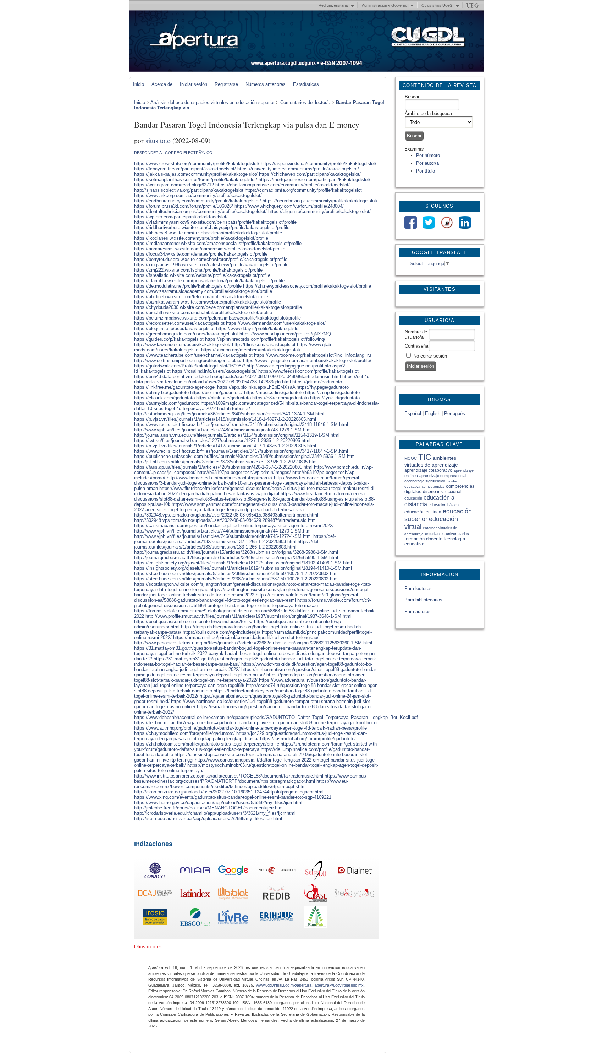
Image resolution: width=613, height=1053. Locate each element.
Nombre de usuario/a (416, 334)
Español (412, 413)
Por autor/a (427, 163)
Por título (425, 171)
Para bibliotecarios (423, 599)
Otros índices (148, 946)
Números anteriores (265, 84)
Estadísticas (306, 84)
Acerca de (161, 84)
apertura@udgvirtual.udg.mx (339, 985)
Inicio (138, 84)
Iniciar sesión (193, 84)
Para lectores (418, 588)
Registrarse (226, 84)
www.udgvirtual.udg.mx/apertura (283, 985)
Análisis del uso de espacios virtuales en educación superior (212, 102)
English (432, 413)
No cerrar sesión (430, 356)
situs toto (158, 140)
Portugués (454, 413)
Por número (428, 155)
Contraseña (416, 346)
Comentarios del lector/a (305, 102)
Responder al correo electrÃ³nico (173, 153)
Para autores (417, 611)
